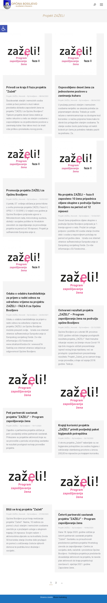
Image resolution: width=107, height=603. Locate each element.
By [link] (32, 96)
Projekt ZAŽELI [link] (12, 96)
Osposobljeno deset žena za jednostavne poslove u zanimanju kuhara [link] (76, 91)
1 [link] (51, 582)
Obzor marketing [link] (60, 597)
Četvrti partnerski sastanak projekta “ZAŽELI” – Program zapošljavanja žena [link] (76, 519)
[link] (3, 28)
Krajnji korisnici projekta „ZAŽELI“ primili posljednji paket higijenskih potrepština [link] (78, 429)
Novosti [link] (22, 96)
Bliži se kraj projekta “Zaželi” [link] (24, 509)
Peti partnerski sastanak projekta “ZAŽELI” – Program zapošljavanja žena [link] (24, 417)
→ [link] (62, 582)
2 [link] (56, 582)
